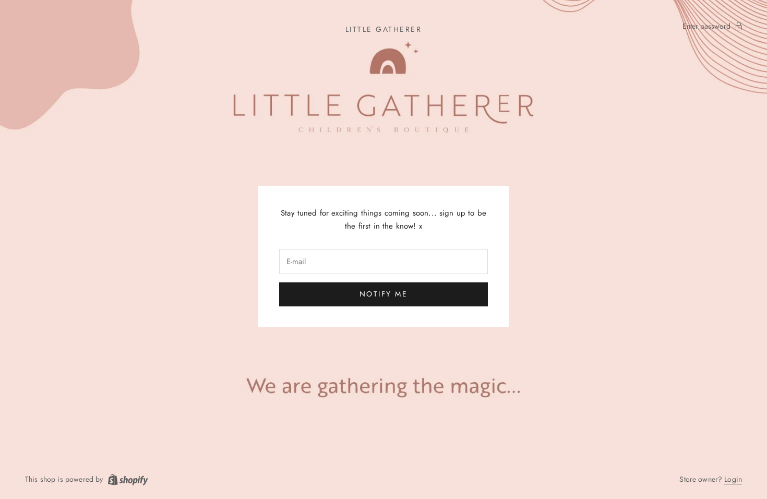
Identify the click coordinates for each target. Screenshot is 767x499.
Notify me (383, 294)
